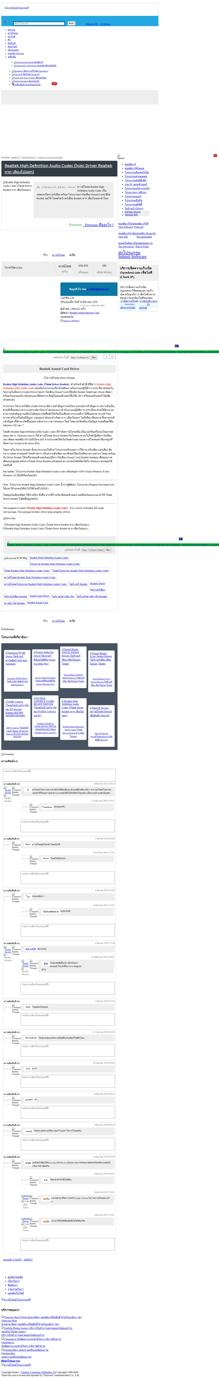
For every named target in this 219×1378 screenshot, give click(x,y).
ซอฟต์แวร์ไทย (126, 225)
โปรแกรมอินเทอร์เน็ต (137, 172)
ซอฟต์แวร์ (38, 62)
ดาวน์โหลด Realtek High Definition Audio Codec (30, 577)
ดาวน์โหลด (13, 33)
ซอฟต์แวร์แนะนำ (146, 235)
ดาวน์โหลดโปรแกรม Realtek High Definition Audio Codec (35, 584)
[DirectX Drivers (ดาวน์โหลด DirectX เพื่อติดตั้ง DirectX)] (101, 712)
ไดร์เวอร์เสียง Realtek (15, 596)
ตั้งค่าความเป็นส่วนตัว (13, 1369)
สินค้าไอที (12, 47)
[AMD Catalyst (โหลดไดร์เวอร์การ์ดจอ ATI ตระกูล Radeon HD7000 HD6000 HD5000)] (17, 708)
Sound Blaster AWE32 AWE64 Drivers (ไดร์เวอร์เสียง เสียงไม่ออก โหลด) (73, 678)
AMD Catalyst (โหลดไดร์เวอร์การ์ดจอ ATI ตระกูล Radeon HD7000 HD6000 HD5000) (17, 732)
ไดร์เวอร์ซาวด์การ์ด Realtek (92, 596)
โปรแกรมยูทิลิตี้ (133, 204)
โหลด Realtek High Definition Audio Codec (27, 570)
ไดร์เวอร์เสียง (97, 589)
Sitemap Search (132, 211)
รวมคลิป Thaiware (16, 53)
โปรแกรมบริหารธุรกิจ (137, 188)
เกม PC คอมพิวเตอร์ (136, 184)
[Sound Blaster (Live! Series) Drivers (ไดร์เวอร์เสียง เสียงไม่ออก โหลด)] (101, 659)
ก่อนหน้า (8, 1259)
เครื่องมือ (12, 57)
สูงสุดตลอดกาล (144, 245)
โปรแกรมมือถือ (133, 200)
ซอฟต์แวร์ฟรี (141, 225)
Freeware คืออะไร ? (98, 225)
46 (25, 1259)
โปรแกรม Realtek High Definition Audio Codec (55, 564)
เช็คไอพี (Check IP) (31, 74)
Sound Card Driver (39, 596)
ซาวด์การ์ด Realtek (14, 603)
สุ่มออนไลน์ (33, 81)
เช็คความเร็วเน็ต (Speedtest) (35, 71)
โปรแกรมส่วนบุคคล (136, 176)
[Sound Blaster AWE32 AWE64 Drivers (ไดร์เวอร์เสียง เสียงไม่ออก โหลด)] (73, 657)
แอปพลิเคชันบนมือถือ (46, 65)
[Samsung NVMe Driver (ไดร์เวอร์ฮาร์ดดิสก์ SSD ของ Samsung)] (17, 658)
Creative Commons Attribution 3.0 (38, 1372)
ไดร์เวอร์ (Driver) (28, 157)
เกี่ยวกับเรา (14, 1281)
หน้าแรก (11, 30)
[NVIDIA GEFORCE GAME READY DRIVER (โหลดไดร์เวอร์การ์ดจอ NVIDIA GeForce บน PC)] (45, 707)
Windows (75, 320)
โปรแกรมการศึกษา (136, 192)
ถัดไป (29, 1259)
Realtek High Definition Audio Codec (49, 557)
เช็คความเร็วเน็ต (127, 307)
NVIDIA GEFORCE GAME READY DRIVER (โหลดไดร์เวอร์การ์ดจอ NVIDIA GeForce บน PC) (45, 728)
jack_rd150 (30, 949)
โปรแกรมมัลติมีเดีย (135, 180)
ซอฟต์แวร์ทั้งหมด (134, 168)
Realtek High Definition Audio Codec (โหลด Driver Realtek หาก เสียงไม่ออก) (73, 731)
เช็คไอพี (143, 308)
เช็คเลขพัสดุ (40, 78)
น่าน (46, 963)
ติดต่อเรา (13, 1285)
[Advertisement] (109, 130)
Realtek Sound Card (37, 602)
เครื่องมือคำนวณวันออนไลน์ (27, 85)
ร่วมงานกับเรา (16, 1289)
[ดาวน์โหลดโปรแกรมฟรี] (17, 8)
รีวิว (9, 40)
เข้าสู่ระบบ (105, 24)
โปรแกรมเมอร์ (133, 196)
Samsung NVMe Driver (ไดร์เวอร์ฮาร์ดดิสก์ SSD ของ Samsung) (17, 681)
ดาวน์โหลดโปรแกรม (98, 289)
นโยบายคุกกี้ (66, 1369)
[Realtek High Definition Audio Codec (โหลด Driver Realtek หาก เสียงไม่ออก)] (73, 709)
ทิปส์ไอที (12, 43)
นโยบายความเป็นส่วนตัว (42, 1369)
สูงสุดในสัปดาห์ (126, 245)
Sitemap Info (131, 214)
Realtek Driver (97, 583)
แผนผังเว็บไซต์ (16, 1293)
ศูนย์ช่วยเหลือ (15, 1277)
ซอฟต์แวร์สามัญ (127, 235)
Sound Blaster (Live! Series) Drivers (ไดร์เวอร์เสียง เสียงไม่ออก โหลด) (101, 682)
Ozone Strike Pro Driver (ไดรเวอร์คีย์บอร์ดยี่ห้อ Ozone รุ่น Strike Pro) (45, 681)
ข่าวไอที (11, 36)
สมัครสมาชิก (91, 24)
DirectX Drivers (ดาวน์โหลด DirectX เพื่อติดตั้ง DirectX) (101, 736)
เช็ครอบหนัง (13, 50)
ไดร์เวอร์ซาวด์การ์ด (63, 596)
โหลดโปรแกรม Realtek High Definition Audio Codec (80, 570)
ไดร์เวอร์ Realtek (78, 584)
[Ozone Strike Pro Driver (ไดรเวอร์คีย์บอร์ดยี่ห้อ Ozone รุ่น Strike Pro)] (45, 658)
